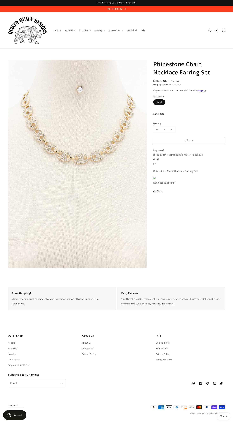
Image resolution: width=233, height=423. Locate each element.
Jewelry (12, 354)
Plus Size (12, 348)
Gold (159, 102)
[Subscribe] (61, 383)
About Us (86, 342)
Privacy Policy (163, 354)
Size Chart (158, 113)
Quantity (157, 123)
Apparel (12, 342)
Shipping (157, 84)
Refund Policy (89, 354)
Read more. (18, 303)
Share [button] (160, 191)
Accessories (14, 359)
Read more (167, 303)
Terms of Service (164, 359)
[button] (209, 30)
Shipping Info (163, 342)
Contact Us (87, 348)
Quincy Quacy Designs (204, 413)
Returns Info (162, 348)
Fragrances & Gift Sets (19, 365)
